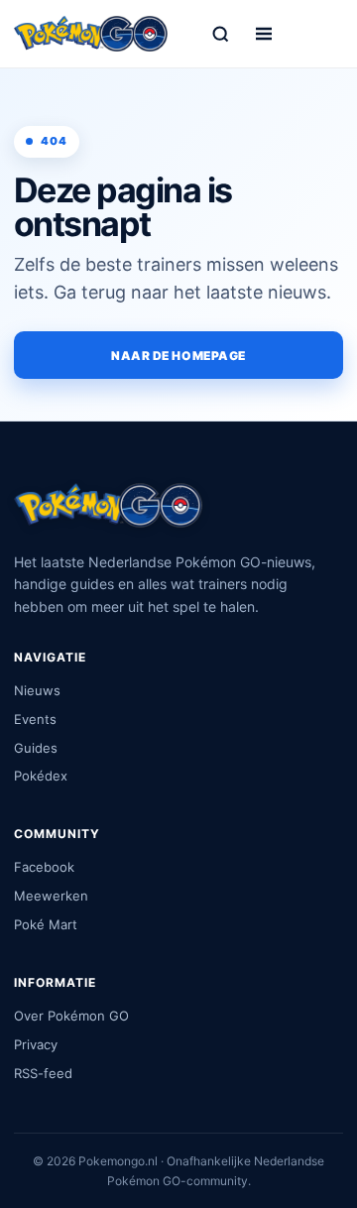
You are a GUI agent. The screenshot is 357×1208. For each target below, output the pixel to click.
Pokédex (40, 776)
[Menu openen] (264, 34)
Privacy (36, 1044)
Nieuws (37, 690)
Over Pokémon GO (71, 1016)
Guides (36, 748)
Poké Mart (45, 924)
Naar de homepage (178, 355)
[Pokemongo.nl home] (91, 33)
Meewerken (51, 896)
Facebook (44, 867)
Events (35, 719)
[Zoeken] (220, 34)
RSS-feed (43, 1073)
